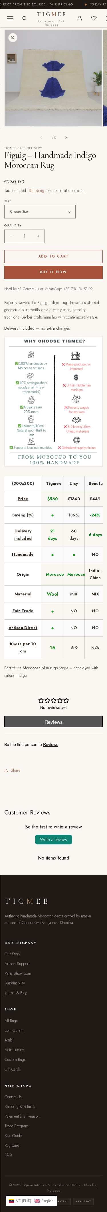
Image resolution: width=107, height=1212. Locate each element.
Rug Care (12, 1145)
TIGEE (52, 19)
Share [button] (16, 770)
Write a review (53, 839)
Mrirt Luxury (14, 1050)
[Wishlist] (94, 18)
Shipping (37, 190)
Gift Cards (13, 1069)
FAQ (8, 1155)
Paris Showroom (18, 973)
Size (8, 201)
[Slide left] (41, 137)
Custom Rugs (15, 1059)
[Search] (24, 18)
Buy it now (53, 272)
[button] (31, 1201)
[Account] (79, 18)
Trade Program (16, 1126)
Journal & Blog (16, 993)
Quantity (13, 225)
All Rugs (11, 1020)
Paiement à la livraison (22, 1116)
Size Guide (13, 1135)
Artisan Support (17, 963)
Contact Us (13, 1097)
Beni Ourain (14, 1030)
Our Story (12, 954)
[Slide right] (66, 137)
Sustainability (15, 983)
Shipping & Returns (20, 1106)
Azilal (9, 1040)
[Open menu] (10, 18)
